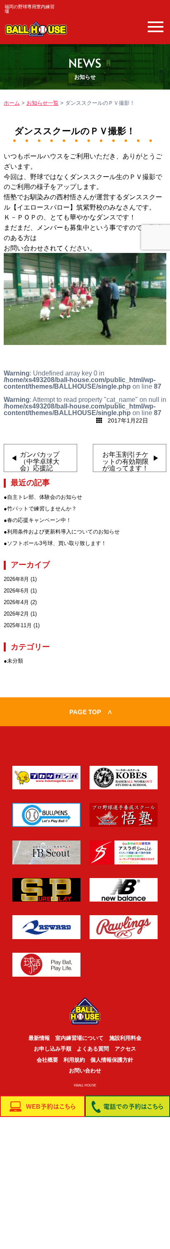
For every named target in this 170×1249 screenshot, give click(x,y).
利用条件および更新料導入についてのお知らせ (63, 532)
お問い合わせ (85, 1070)
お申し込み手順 (52, 1049)
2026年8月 (16, 579)
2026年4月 (16, 602)
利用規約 (74, 1060)
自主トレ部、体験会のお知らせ (44, 497)
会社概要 (47, 1060)
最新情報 (39, 1038)
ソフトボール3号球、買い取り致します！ (56, 543)
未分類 (15, 661)
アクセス (125, 1049)
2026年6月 (16, 591)
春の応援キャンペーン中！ (39, 520)
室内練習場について (79, 1038)
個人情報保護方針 (111, 1060)
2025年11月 (18, 625)
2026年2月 (16, 614)
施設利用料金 (125, 1038)
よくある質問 (93, 1049)
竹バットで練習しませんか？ (42, 508)
